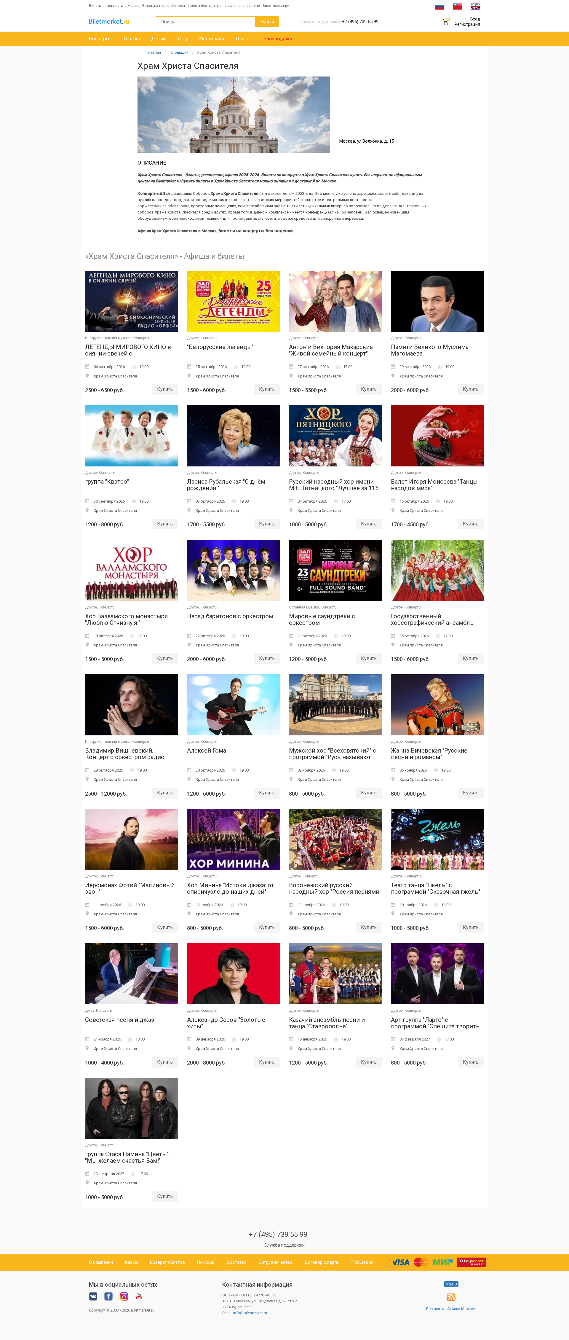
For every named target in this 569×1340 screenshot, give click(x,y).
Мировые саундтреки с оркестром (322, 619)
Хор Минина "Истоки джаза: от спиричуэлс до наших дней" (230, 888)
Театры (131, 39)
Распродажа (277, 39)
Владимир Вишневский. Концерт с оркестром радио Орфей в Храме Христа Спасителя (124, 754)
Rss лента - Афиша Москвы (451, 1308)
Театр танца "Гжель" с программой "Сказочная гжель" (435, 888)
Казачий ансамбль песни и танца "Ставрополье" (327, 1023)
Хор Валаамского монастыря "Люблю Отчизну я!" (126, 619)
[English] (475, 5)
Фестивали (211, 39)
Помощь (206, 1262)
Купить (165, 389)
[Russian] (440, 5)
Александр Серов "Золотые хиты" (226, 1023)
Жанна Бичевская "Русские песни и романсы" (429, 754)
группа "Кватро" (107, 481)
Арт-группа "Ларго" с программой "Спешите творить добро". (435, 1023)
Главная (153, 52)
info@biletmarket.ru (250, 1313)
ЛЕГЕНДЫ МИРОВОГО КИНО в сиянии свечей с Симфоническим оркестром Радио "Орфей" (128, 351)
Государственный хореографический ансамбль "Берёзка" (432, 620)
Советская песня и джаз (119, 1019)
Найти (267, 22)
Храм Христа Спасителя (218, 52)
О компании (101, 1262)
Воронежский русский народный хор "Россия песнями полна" (334, 889)
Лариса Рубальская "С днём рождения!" (226, 485)
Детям (159, 39)
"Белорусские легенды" (220, 347)
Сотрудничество (275, 1262)
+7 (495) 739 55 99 (278, 1234)
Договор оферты (321, 1262)
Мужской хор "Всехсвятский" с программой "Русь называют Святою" (332, 754)
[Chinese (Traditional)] (457, 5)
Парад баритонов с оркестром (230, 616)
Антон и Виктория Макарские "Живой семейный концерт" (331, 350)
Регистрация (467, 24)
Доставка (236, 1262)
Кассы (131, 1262)
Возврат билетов (167, 1262)
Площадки (179, 52)
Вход (475, 19)
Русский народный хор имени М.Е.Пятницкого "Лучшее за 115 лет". (333, 485)
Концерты (100, 39)
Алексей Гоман (208, 750)
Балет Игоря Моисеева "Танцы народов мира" (434, 485)
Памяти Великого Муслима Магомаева (430, 350)
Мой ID (451, 1284)
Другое (243, 39)
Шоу (183, 39)
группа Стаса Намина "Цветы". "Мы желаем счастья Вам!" (127, 1157)
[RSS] (451, 1300)
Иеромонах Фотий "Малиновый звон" (130, 888)
